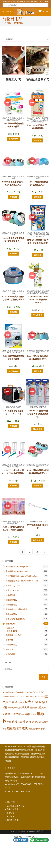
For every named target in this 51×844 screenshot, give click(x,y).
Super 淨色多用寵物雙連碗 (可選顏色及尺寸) (38, 472)
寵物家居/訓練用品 (34, 291)
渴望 (23, 714)
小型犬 (19, 707)
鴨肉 (43, 728)
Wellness (30, 696)
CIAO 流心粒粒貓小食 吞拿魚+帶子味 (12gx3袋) (38, 241)
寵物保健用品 (11, 604)
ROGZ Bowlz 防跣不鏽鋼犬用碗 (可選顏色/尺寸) (13, 298)
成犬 (41, 707)
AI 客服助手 (21, 840)
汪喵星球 (15, 714)
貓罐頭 (17, 728)
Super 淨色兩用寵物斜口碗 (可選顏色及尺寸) (13, 183)
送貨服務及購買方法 (16, 805)
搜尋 (43, 677)
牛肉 (9, 721)
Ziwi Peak (41, 697)
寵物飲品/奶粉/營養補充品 (16, 609)
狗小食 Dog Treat (36, 120)
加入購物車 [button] (13, 138)
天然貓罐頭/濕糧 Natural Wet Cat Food (22, 580)
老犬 (37, 722)
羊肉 (32, 722)
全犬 (28, 702)
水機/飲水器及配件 (15, 119)
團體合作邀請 (13, 820)
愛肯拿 (35, 707)
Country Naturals (22, 692)
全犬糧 (35, 702)
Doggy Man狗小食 (34, 118)
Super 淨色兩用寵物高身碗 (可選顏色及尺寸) (38, 357)
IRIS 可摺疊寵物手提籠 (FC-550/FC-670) (13, 412)
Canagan (11, 692)
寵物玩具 (9, 649)
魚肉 (39, 729)
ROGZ (23, 697)
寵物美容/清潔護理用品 (15, 619)
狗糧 (14, 722)
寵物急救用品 (11, 614)
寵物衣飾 (9, 640)
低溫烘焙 (21, 703)
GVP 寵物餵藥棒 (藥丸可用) (37, 526)
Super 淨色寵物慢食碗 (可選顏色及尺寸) (38, 183)
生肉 (26, 722)
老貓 (41, 721)
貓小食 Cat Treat (38, 234)
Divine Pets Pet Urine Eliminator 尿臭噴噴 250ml (37, 299)
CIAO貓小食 (31, 233)
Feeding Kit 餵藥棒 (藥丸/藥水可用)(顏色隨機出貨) (38, 413)
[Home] (3, 22)
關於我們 (11, 802)
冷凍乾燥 (12, 707)
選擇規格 (37, 140)
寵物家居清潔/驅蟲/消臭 (38, 292)
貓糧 (10, 728)
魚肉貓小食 (40, 236)
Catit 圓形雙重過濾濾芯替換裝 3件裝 (13, 357)
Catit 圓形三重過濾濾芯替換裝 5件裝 (13, 125)
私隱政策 (11, 816)
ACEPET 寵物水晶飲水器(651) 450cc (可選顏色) (13, 528)
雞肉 (25, 728)
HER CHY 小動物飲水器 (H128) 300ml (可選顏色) (13, 472)
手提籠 (18, 407)
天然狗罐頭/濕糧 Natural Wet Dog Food (22, 576)
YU (36, 697)
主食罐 (13, 702)
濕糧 (28, 714)
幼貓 (29, 707)
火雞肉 (33, 714)
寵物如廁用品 (11, 599)
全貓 (42, 702)
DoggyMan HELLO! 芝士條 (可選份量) (37, 126)
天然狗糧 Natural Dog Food (17, 566)
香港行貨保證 (13, 809)
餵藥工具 (40, 121)
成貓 (7, 714)
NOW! (41, 692)
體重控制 (33, 728)
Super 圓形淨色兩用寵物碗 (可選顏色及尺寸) (13, 240)
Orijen (18, 697)
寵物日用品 (18, 22)
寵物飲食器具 (17, 118)
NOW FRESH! (9, 696)
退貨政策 (11, 812)
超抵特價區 (10, 654)
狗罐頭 (20, 722)
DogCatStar (34, 692)
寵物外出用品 (11, 644)
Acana (5, 692)
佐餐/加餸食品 (11, 595)
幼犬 (24, 707)
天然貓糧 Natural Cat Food (17, 571)
